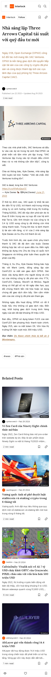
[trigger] (39, 6)
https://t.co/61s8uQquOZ (14, 188)
